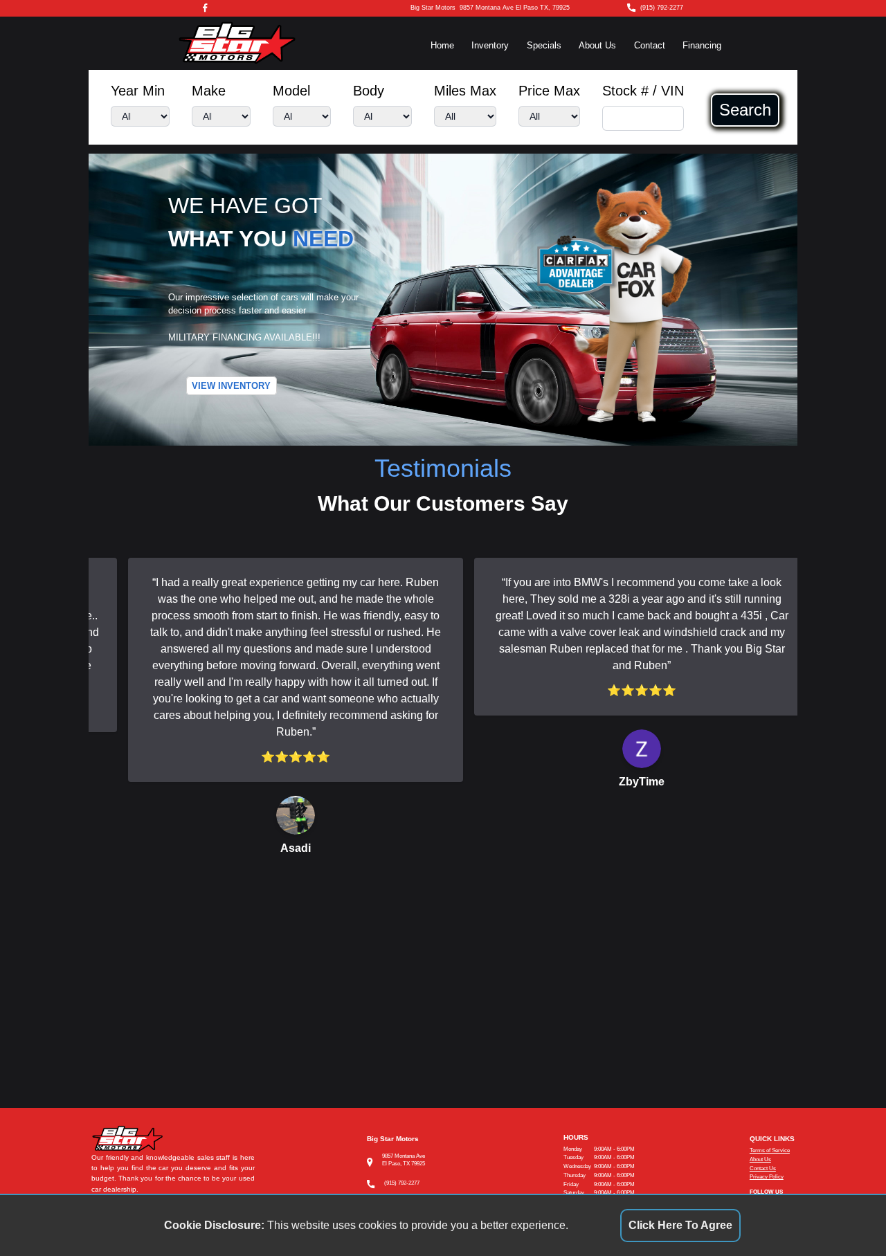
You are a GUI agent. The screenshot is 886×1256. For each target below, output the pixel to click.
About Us (597, 45)
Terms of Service (770, 1150)
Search (745, 110)
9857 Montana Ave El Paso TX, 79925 (515, 7)
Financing (701, 45)
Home (442, 45)
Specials (544, 45)
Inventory (490, 45)
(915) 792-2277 (661, 7)
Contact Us (763, 1168)
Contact (649, 45)
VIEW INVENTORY (231, 386)
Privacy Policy (767, 1177)
